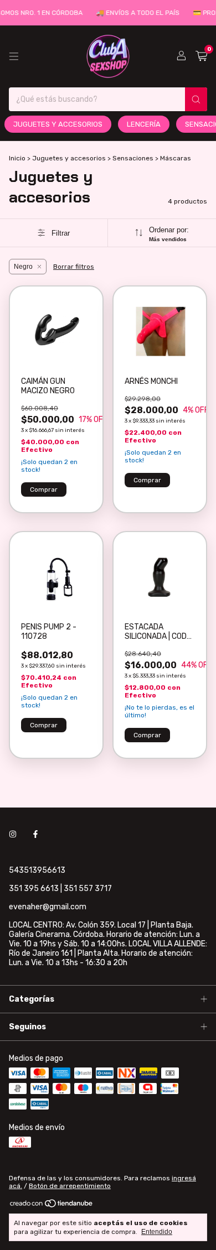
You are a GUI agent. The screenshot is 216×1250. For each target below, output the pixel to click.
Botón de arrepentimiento (70, 1186)
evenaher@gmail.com (47, 907)
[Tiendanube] (52, 1206)
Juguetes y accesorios (57, 124)
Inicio (17, 158)
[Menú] (14, 56)
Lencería (144, 124)
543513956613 (37, 870)
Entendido (156, 1232)
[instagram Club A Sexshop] (13, 834)
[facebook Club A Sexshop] (35, 834)
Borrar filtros (73, 266)
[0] (201, 56)
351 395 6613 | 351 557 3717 (60, 888)
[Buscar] (196, 99)
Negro (23, 266)
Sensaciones (132, 158)
